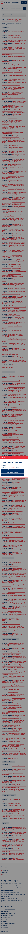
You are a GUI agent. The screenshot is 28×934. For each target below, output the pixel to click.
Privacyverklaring (11, 467)
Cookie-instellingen (13, 475)
